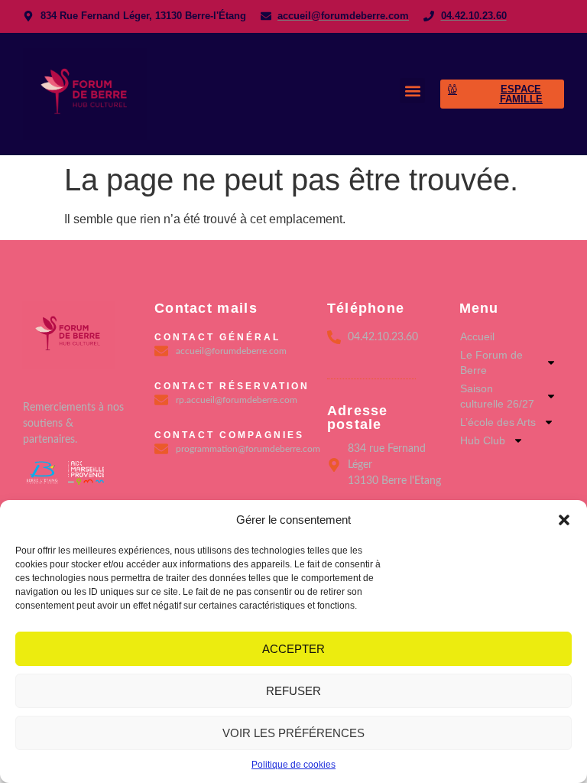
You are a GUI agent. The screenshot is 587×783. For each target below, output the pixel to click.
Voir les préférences (293, 732)
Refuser (293, 690)
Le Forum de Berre (491, 362)
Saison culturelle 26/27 (497, 396)
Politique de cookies (293, 764)
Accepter (293, 648)
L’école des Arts (498, 422)
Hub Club (482, 440)
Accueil (477, 336)
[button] (564, 520)
